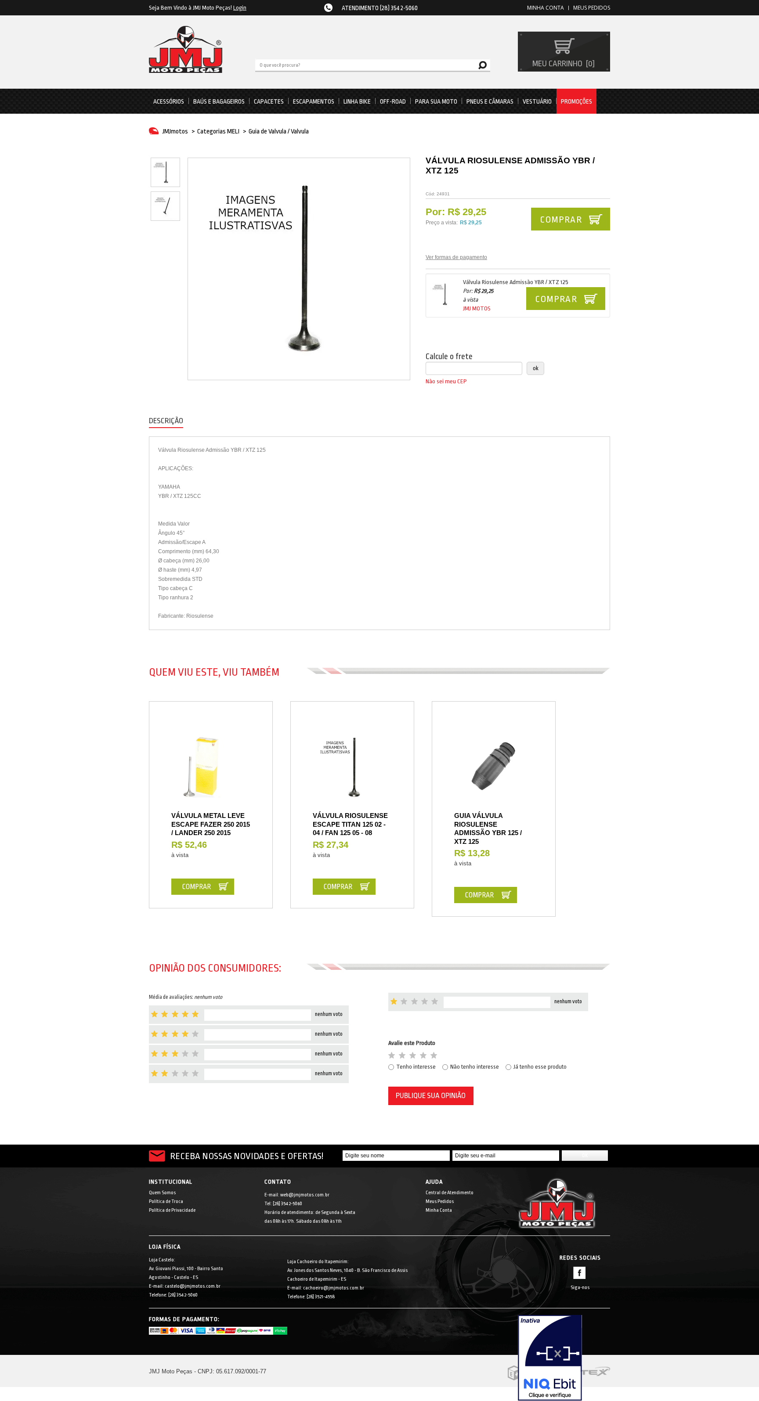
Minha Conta (439, 1210)
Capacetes (269, 101)
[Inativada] (564, 1358)
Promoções (576, 101)
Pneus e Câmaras (489, 101)
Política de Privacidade (172, 1210)
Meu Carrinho (562, 63)
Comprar (556, 299)
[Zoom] (165, 172)
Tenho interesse (416, 1066)
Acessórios (168, 101)
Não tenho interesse (474, 1066)
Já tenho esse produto (540, 1066)
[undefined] (299, 269)
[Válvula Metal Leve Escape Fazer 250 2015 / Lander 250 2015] (210, 767)
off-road (393, 101)
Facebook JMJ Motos (579, 1273)
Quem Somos (162, 1193)
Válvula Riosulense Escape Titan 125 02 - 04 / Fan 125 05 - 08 (350, 824)
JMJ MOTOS (477, 308)
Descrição (166, 421)
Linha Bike (357, 101)
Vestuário (537, 101)
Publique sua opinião (431, 1095)
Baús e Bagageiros (219, 101)
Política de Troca (166, 1201)
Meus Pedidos (591, 7)
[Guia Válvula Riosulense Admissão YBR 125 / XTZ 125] (493, 767)
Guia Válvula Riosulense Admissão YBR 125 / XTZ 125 (488, 828)
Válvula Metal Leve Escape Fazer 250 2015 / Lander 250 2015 (210, 824)
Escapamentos (313, 101)
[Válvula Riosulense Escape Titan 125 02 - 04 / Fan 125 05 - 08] (352, 767)
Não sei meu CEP (446, 381)
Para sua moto (436, 101)
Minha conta (545, 7)
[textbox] (372, 64)
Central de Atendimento (449, 1193)
